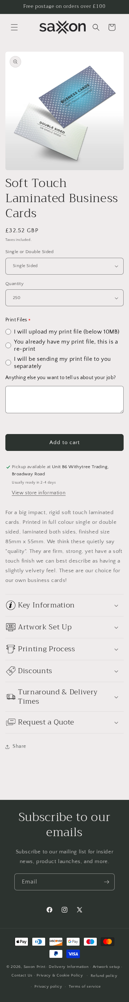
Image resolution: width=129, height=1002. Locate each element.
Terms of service (85, 986)
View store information (39, 493)
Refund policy (104, 976)
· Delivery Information (67, 967)
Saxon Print (35, 967)
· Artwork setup (105, 967)
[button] (14, 27)
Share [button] (19, 746)
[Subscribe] (106, 881)
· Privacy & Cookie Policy (58, 975)
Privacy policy (48, 986)
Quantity (14, 283)
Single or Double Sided (29, 251)
